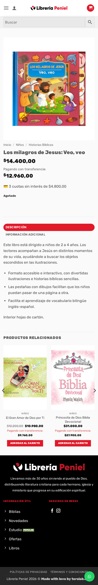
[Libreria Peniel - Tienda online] (49, 7)
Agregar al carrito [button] (25, 443)
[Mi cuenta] (14, 8)
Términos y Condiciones (69, 572)
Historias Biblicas (41, 145)
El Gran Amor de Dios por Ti (25, 418)
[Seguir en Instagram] (58, 511)
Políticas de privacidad (28, 572)
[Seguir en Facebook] (52, 511)
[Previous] (3, 400)
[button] (6, 7)
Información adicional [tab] (25, 234)
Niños (20, 145)
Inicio (7, 145)
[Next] (94, 400)
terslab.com (82, 579)
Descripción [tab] (16, 227)
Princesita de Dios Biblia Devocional (73, 419)
